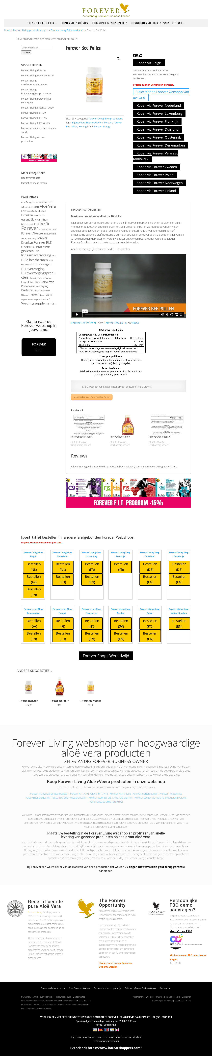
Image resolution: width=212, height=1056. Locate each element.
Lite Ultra (34, 282)
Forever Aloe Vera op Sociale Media (36, 1009)
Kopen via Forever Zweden (157, 167)
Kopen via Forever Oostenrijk (159, 137)
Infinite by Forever (36, 278)
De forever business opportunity (109, 23)
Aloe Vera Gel (46, 202)
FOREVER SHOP (39, 347)
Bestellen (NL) (34, 567)
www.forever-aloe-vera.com (77, 1005)
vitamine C (45, 299)
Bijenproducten (94, 122)
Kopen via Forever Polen (155, 175)
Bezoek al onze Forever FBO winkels (48, 1005)
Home (7, 30)
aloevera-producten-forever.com (59, 1001)
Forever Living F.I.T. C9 (33, 112)
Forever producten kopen (40, 23)
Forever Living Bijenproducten (67, 30)
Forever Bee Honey (120, 436)
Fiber (41, 224)
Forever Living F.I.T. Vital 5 (35, 123)
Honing (83, 126)
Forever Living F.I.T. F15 (34, 117)
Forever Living (102, 126)
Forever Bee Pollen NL (84, 323)
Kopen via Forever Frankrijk (157, 121)
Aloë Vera (48, 206)
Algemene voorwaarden (143, 997)
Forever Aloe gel (32, 233)
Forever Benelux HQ (115, 323)
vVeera (103, 781)
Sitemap (156, 1001)
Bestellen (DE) (150, 567)
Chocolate (29, 211)
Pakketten (47, 282)
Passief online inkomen (34, 183)
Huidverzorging (33, 268)
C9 (22, 211)
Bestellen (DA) (34, 623)
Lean (24, 282)
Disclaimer (186, 997)
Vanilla (49, 295)
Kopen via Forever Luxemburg (159, 113)
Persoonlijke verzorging (34, 286)
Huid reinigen (41, 264)
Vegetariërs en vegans (30, 299)
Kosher (48, 278)
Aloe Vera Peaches (30, 206)
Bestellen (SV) (121, 623)
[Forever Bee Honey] (128, 425)
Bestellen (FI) (63, 623)
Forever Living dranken (34, 70)
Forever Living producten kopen (30, 30)
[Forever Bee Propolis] (89, 425)
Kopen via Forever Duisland (157, 129)
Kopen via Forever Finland (156, 191)
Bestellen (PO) (150, 623)
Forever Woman (42, 246)
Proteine (27, 290)
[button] (118, 59)
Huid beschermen (34, 260)
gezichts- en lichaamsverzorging (36, 253)
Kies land (177, 23)
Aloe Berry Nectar (29, 202)
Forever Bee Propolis (82, 436)
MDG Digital (26, 1005)
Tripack (41, 295)
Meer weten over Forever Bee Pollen (92, 397)
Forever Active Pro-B (47, 229)
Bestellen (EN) (34, 592)
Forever (29, 228)
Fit (47, 223)
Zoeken (26, 52)
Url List (188, 1001)
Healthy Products (30, 177)
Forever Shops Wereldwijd (106, 655)
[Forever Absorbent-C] (167, 425)
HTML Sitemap (167, 1001)
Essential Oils (39, 215)
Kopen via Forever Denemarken (161, 145)
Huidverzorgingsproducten (38, 275)
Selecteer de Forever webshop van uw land (161, 95)
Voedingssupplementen (38, 303)
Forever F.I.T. (43, 242)
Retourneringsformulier (106, 1041)
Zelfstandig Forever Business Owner (149, 23)
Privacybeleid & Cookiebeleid (167, 997)
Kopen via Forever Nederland (159, 105)
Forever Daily (30, 238)
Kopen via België (149, 63)
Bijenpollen (78, 122)
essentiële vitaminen (34, 219)
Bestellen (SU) (63, 636)
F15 (36, 224)
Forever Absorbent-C (160, 436)
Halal (54, 256)
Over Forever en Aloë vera (74, 23)
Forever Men (27, 246)
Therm (33, 295)
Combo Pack (40, 211)
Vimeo (135, 323)
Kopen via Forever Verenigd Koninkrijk (155, 156)
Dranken (27, 215)
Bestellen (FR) (34, 579)
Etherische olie (27, 224)
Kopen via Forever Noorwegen (160, 183)
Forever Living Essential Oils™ (37, 107)
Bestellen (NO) (92, 623)
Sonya (36, 290)
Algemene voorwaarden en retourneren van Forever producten (106, 1037)
